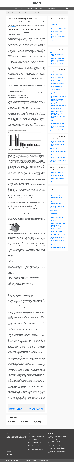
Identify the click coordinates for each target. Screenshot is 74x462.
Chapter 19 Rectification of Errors (57, 111)
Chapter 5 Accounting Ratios (56, 61)
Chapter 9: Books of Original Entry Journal (35, 449)
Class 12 (22, 8)
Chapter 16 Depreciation (55, 106)
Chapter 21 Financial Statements (56, 114)
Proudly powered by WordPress (31, 460)
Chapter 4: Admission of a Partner (57, 31)
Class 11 (16, 8)
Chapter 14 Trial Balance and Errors (57, 103)
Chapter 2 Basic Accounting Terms (57, 77)
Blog (36, 8)
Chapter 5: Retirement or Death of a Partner (58, 33)
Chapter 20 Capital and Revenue (56, 113)
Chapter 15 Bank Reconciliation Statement (58, 105)
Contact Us (9, 451)
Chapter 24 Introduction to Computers (57, 240)
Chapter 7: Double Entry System (33, 445)
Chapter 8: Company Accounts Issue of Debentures (58, 450)
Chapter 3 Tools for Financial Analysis (57, 58)
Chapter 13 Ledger (54, 102)
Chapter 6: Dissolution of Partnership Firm (58, 34)
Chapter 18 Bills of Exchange (56, 228)
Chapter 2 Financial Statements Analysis (58, 57)
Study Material (51, 8)
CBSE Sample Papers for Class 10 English (19, 22)
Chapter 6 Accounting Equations (56, 84)
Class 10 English (12, 26)
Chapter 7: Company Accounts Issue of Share (57, 448)
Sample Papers (42, 8)
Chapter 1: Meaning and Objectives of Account (36, 436)
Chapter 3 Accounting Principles (56, 78)
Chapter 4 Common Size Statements (57, 60)
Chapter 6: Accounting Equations (33, 443)
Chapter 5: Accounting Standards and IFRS (35, 442)
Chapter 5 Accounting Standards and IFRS (58, 83)
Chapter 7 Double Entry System (56, 86)
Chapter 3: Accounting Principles (33, 439)
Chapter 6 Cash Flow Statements (57, 63)
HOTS (58, 8)
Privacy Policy (9, 454)
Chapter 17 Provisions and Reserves (57, 108)
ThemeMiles (46, 460)
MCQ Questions (28, 8)
